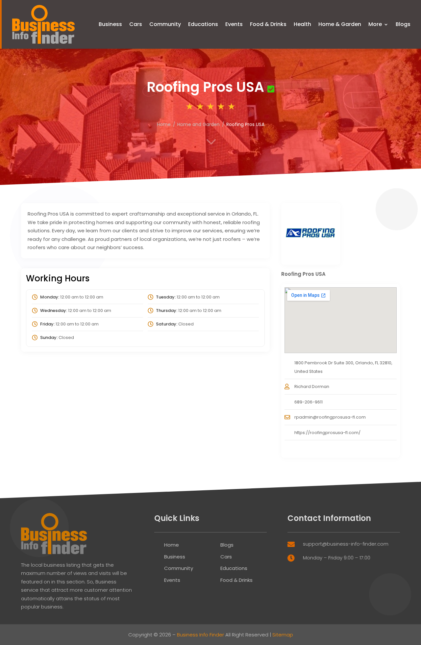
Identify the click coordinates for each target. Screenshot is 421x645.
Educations (203, 24)
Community (165, 24)
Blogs (403, 24)
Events (234, 24)
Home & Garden (339, 24)
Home (171, 544)
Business (110, 24)
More (375, 24)
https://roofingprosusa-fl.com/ (327, 432)
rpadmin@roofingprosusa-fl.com (330, 417)
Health (302, 24)
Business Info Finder (200, 634)
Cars (135, 24)
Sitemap (282, 634)
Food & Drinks (268, 24)
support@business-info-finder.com (345, 543)
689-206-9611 (308, 402)
